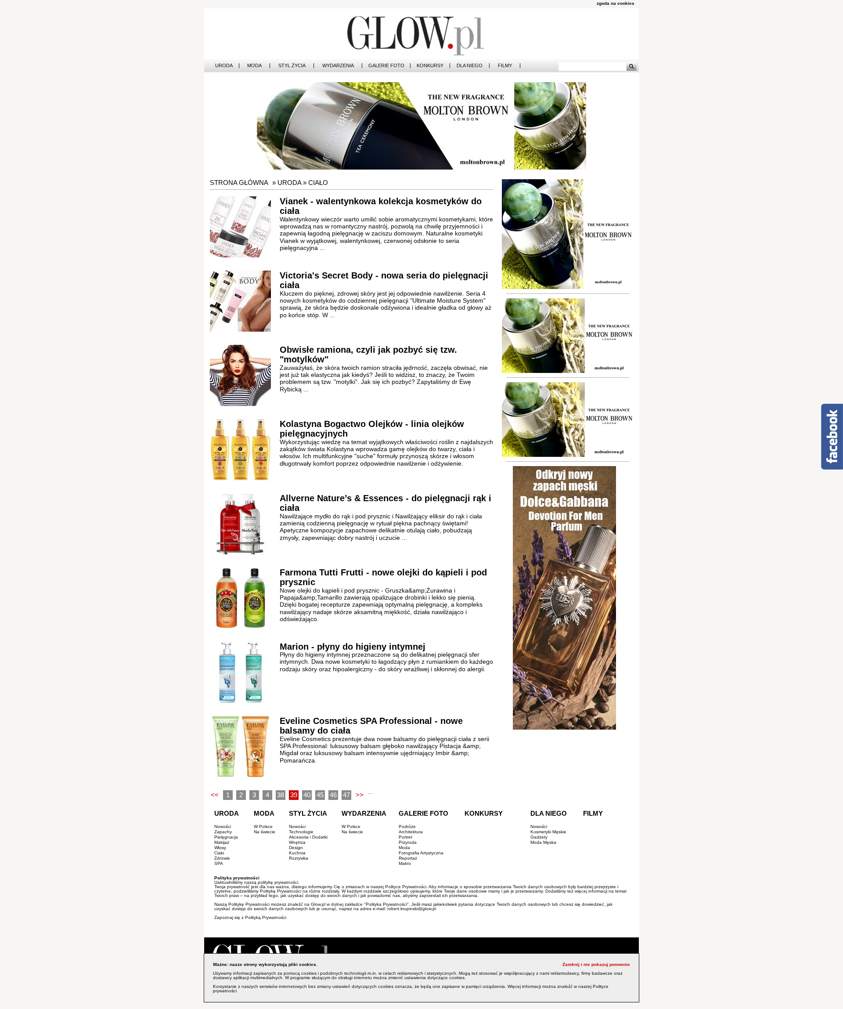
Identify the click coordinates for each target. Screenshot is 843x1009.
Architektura (411, 831)
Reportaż (408, 858)
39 (293, 795)
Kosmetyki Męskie (548, 831)
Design (296, 847)
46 (333, 795)
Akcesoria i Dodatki (308, 837)
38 (280, 795)
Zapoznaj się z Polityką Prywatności (250, 917)
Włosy (220, 847)
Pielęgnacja (226, 837)
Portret (405, 837)
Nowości (222, 826)
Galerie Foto (386, 65)
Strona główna (239, 182)
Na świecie (264, 831)
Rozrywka (298, 858)
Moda (254, 65)
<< (215, 795)
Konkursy (430, 65)
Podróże (407, 826)
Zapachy (223, 831)
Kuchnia (297, 852)
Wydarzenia (338, 65)
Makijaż (221, 842)
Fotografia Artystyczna (421, 852)
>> (360, 795)
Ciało (318, 182)
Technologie (301, 831)
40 (306, 795)
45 (320, 795)
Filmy (505, 65)
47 (346, 795)
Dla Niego (470, 65)
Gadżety (539, 837)
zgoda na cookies (615, 3)
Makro (405, 863)
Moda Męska (543, 842)
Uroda (224, 65)
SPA (218, 863)
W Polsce (263, 826)
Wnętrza (297, 842)
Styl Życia (292, 65)
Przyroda (408, 842)
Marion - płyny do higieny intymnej (352, 646)
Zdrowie (222, 858)
